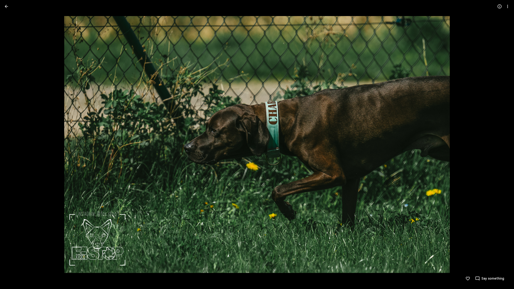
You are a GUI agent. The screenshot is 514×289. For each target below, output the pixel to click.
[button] (11, 144)
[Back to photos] (6, 6)
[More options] (508, 6)
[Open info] (500, 6)
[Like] (467, 278)
